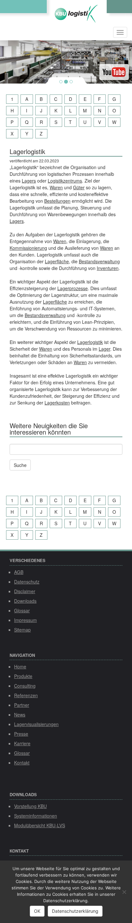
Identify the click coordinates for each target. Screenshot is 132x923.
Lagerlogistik (90, 342)
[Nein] (124, 892)
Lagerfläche (57, 261)
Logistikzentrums (65, 180)
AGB (18, 572)
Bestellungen (57, 201)
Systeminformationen (35, 816)
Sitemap (22, 629)
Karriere (22, 743)
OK (37, 911)
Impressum (25, 620)
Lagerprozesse (72, 288)
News (19, 714)
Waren (56, 187)
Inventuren (108, 268)
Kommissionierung (28, 248)
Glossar (22, 610)
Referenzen (26, 695)
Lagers (29, 180)
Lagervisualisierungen (36, 724)
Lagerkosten (57, 402)
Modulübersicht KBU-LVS (39, 825)
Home (20, 666)
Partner (21, 705)
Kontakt (21, 762)
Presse (21, 734)
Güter (79, 187)
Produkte (23, 676)
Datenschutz (26, 581)
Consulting (25, 685)
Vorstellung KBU (30, 806)
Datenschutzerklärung (75, 911)
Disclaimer (24, 591)
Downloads (25, 601)
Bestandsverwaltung (99, 261)
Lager (104, 349)
